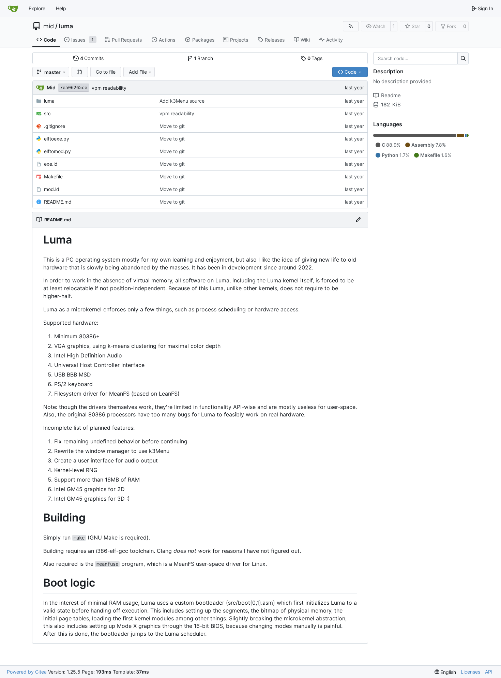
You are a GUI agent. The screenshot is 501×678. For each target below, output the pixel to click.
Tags (315, 58)
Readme (391, 95)
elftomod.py (57, 151)
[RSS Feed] (351, 26)
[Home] (12, 8)
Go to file (106, 72)
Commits (92, 58)
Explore (37, 8)
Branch (203, 58)
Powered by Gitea (27, 672)
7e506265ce (73, 87)
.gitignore (54, 126)
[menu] (445, 672)
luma (66, 26)
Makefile (53, 176)
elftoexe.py (56, 139)
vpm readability (109, 88)
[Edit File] (358, 219)
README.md (58, 202)
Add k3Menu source (182, 101)
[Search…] (463, 58)
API (488, 672)
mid (48, 26)
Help (61, 8)
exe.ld (51, 164)
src (47, 113)
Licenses (470, 672)
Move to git (172, 126)
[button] (80, 72)
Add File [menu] (138, 72)
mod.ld (51, 189)
